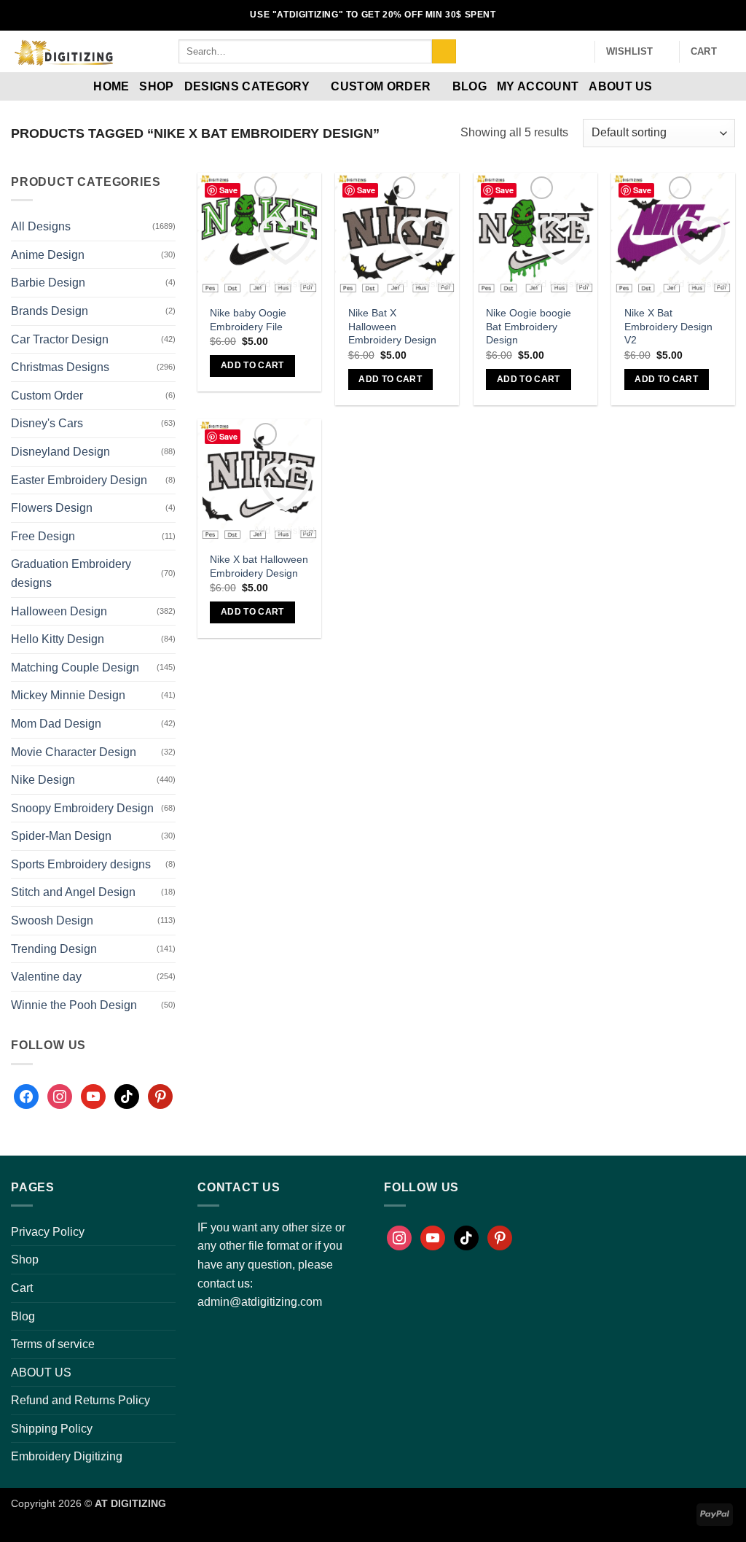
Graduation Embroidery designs (71, 573)
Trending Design (54, 949)
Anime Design (48, 255)
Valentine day (46, 976)
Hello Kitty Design (57, 639)
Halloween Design (59, 611)
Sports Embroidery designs (81, 864)
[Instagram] (59, 1096)
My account (537, 86)
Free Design (43, 536)
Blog (469, 86)
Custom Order (381, 86)
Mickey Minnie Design (68, 695)
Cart (22, 1288)
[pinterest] (160, 1096)
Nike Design (43, 780)
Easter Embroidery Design (79, 480)
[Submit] (444, 51)
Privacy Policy (48, 1232)
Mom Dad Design (56, 723)
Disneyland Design (60, 451)
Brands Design (49, 311)
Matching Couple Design (75, 667)
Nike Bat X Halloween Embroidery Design (392, 326)
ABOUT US (621, 86)
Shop (156, 86)
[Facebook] (26, 1096)
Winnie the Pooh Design (74, 1005)
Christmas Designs (60, 367)
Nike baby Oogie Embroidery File (248, 319)
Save (228, 189)
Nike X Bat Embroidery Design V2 (668, 326)
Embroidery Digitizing (66, 1456)
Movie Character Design (73, 752)
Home (111, 86)
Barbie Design (48, 282)
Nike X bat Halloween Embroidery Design (259, 566)
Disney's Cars (47, 423)
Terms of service (53, 1344)
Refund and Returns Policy (80, 1400)
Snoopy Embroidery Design (82, 808)
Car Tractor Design (60, 339)
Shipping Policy (52, 1428)
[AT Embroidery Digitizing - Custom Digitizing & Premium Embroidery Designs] (84, 51)
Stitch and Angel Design (73, 892)
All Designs (41, 226)
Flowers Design (52, 508)
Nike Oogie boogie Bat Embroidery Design (528, 326)
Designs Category (247, 86)
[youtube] (93, 1096)
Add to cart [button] (252, 365)
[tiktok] (126, 1096)
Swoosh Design (52, 920)
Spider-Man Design (61, 836)
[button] (577, 52)
